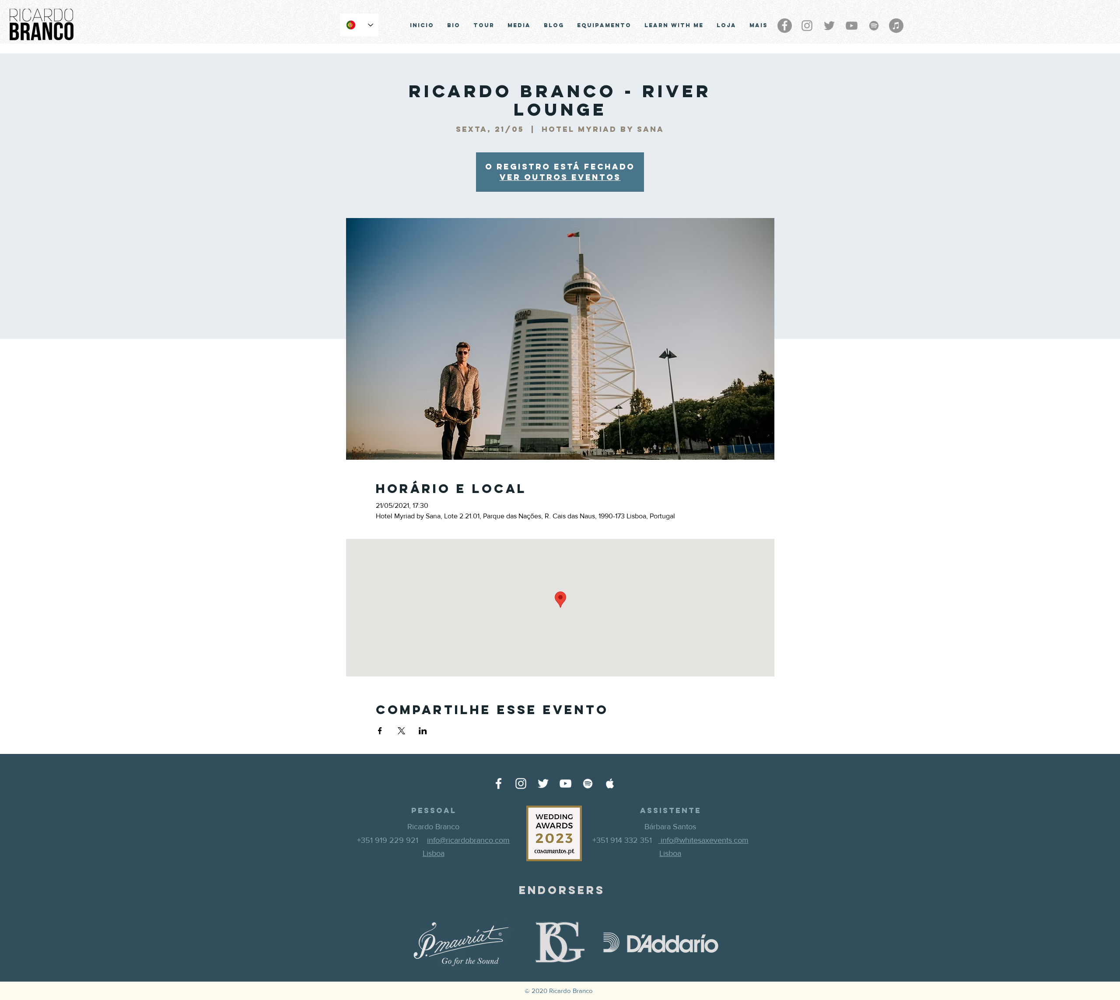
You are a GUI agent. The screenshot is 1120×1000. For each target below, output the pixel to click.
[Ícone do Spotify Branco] (588, 783)
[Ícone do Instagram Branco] (521, 783)
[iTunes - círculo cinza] (896, 25)
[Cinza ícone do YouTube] (851, 25)
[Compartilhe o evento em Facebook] (380, 730)
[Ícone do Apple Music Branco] (610, 783)
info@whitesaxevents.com (703, 840)
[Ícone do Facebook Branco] (498, 783)
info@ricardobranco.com (468, 840)
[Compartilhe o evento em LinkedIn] (423, 730)
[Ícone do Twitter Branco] (543, 783)
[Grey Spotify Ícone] (874, 25)
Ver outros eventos (560, 177)
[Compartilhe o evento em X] (401, 730)
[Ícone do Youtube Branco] (565, 783)
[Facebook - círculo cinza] (784, 25)
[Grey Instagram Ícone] (807, 25)
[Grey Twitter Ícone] (829, 25)
